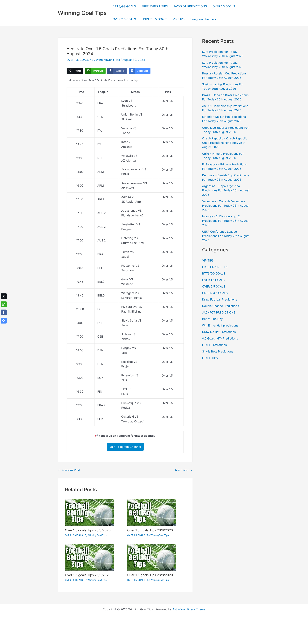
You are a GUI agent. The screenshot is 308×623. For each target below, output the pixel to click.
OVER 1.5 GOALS (224, 6)
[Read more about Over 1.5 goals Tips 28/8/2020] (151, 557)
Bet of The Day (212, 319)
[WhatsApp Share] (4, 304)
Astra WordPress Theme (188, 609)
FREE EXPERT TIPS (154, 6)
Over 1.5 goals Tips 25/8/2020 (88, 530)
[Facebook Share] (4, 312)
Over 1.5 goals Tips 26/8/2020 (150, 530)
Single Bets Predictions (217, 351)
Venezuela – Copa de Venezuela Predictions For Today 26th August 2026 (225, 206)
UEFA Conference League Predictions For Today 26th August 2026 (225, 236)
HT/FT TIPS (210, 358)
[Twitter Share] (4, 296)
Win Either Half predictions (220, 325)
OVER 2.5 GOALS (124, 19)
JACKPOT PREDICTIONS (190, 6)
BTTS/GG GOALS (124, 6)
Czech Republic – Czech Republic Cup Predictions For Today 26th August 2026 (224, 143)
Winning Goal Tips (82, 12)
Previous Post (69, 470)
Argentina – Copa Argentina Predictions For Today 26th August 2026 (225, 190)
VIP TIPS (178, 19)
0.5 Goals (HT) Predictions (220, 338)
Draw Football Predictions (219, 299)
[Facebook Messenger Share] (4, 320)
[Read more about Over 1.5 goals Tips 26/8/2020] (151, 512)
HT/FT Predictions (214, 345)
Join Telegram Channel (125, 446)
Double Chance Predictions (220, 306)
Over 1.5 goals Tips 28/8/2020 (150, 575)
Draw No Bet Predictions (219, 332)
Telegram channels (203, 19)
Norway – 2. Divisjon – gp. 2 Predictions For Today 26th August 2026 (225, 221)
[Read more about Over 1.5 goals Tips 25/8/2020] (89, 512)
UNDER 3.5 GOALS (154, 19)
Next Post (183, 470)
